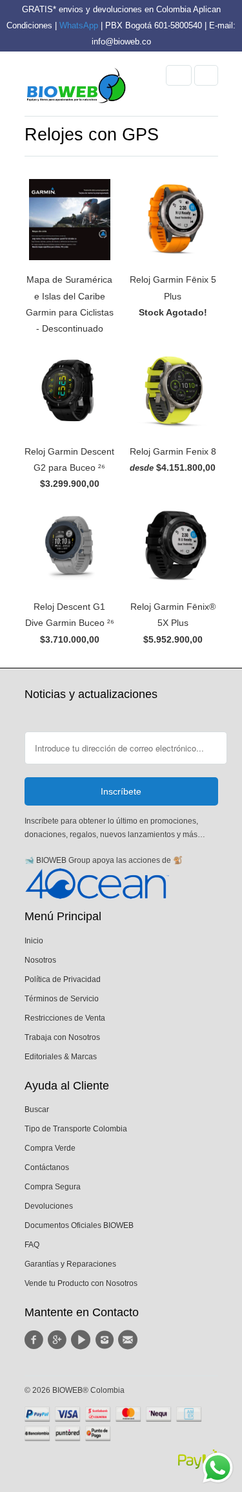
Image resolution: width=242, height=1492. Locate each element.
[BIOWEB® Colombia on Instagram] (105, 1340)
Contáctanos (47, 1167)
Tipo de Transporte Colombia (76, 1128)
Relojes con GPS (92, 134)
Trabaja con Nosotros (62, 1037)
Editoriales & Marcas (61, 1056)
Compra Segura (53, 1186)
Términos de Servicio (62, 998)
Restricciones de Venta (65, 1018)
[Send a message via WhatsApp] (218, 1468)
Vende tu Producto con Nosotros (81, 1283)
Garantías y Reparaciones (70, 1264)
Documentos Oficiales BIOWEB (79, 1225)
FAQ (32, 1244)
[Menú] (179, 75)
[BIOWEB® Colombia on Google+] (59, 1340)
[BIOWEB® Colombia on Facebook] (36, 1340)
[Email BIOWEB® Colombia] (129, 1340)
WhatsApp (78, 25)
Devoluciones (49, 1206)
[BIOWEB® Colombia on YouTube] (82, 1340)
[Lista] (206, 75)
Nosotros (40, 960)
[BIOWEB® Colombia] (76, 89)
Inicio (34, 940)
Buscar (37, 1109)
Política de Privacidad (63, 979)
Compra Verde (50, 1148)
